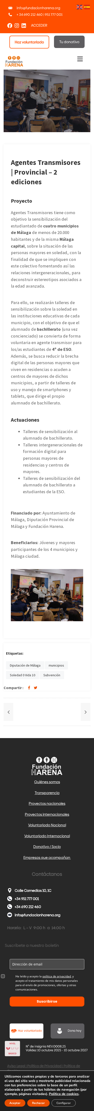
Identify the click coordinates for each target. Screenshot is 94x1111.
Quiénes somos (47, 781)
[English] (79, 6)
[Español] (86, 6)
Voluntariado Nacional (47, 825)
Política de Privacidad (44, 1065)
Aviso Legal (16, 1065)
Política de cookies (64, 1094)
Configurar (63, 1103)
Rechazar (38, 1103)
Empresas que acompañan (47, 857)
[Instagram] (16, 25)
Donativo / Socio (47, 846)
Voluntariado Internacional (47, 835)
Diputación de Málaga (25, 665)
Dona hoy (74, 1031)
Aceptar (14, 1103)
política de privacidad (56, 976)
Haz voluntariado (30, 1031)
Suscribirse (47, 1001)
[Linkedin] (23, 25)
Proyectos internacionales (47, 814)
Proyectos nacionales (47, 803)
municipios (56, 665)
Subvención (51, 675)
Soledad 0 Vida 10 (22, 675)
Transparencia (47, 792)
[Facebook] (9, 25)
